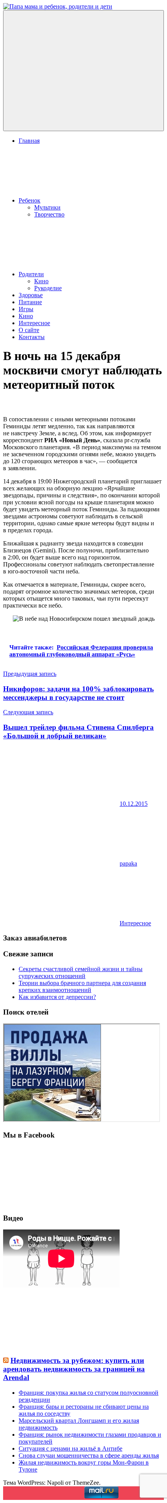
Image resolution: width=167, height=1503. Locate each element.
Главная (29, 140)
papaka (128, 863)
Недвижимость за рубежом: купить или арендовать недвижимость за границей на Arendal (74, 1369)
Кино (41, 281)
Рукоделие (48, 288)
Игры (26, 309)
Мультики (47, 207)
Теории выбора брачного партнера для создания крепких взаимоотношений (82, 986)
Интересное (34, 323)
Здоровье (31, 295)
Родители (31, 274)
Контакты (32, 337)
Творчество (49, 214)
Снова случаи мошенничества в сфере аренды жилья (89, 1455)
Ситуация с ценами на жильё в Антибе (70, 1448)
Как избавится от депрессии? (57, 997)
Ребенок (29, 200)
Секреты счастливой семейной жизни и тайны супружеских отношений (81, 972)
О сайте (29, 330)
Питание (30, 302)
